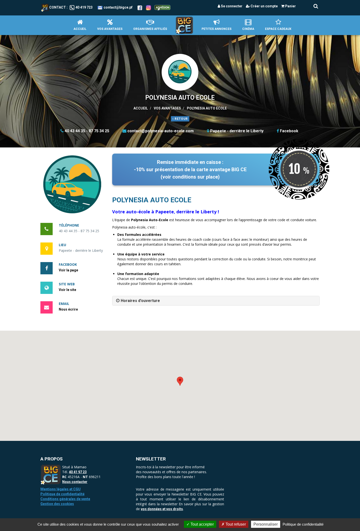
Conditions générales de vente (65, 499)
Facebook (289, 131)
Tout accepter (202, 524)
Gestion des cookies (57, 504)
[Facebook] (140, 7)
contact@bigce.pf (118, 7)
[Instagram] (148, 7)
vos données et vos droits (162, 509)
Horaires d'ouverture (140, 300)
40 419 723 (84, 7)
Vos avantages (109, 29)
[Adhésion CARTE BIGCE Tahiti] (162, 7)
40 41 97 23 (78, 472)
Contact (57, 7)
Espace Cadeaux (278, 29)
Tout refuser (235, 524)
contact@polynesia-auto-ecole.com (160, 131)
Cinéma (248, 29)
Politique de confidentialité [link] (303, 524)
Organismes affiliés (150, 29)
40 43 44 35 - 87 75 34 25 (87, 131)
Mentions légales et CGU (60, 489)
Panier (290, 6)
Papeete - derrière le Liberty (237, 131)
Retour (181, 119)
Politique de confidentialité (62, 494)
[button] (72, 186)
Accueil (79, 29)
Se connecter (231, 6)
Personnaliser (265, 524)
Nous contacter (74, 482)
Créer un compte (264, 6)
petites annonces (216, 29)
